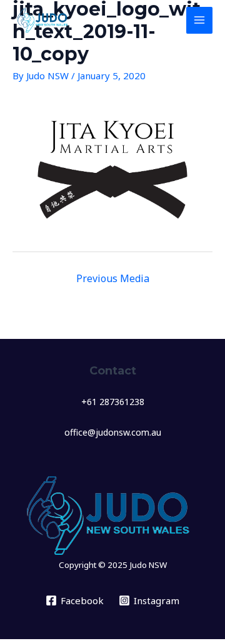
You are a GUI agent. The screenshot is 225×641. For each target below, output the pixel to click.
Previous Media (112, 278)
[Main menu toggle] (199, 20)
